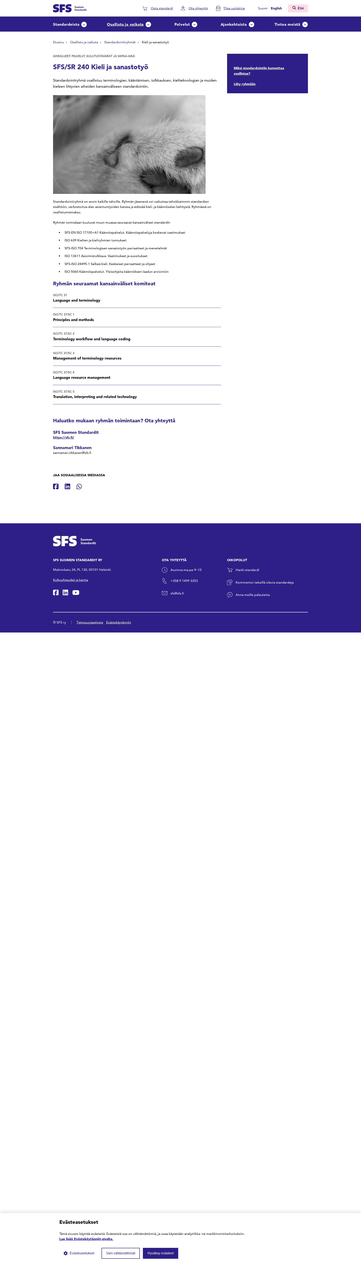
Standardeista (66, 24)
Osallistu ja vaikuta (125, 24)
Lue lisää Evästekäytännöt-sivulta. (86, 1239)
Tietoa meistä (287, 24)
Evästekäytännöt (118, 622)
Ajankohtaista (234, 24)
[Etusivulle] (69, 8)
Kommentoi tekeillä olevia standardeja (265, 582)
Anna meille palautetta (253, 595)
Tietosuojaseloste (89, 622)
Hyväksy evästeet (160, 1253)
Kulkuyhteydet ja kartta (70, 580)
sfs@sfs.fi (177, 593)
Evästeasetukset (82, 1253)
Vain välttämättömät (120, 1253)
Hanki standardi (247, 570)
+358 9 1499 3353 (184, 581)
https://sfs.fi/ (63, 437)
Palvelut (182, 24)
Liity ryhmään (244, 84)
